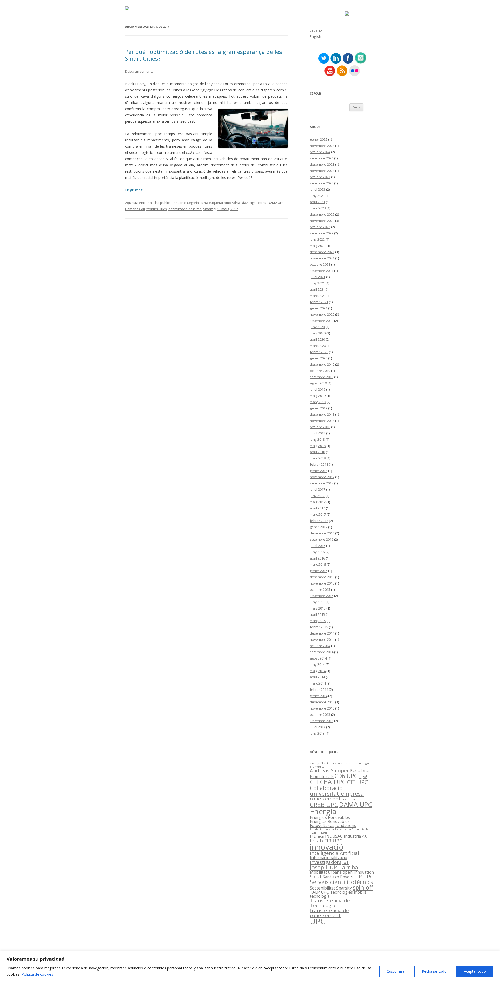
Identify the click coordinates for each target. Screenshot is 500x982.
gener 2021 (318, 308)
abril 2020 (317, 339)
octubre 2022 (320, 227)
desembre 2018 (322, 414)
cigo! (253, 202)
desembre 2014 (322, 633)
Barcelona (359, 771)
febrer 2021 (319, 302)
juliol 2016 (317, 545)
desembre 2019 (322, 364)
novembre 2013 (322, 708)
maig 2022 (318, 245)
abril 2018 (317, 452)
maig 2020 (318, 333)
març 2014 (318, 683)
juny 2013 (317, 733)
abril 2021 (317, 289)
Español (316, 30)
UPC (317, 921)
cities (262, 202)
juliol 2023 (317, 189)
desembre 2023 (322, 164)
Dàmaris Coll (135, 209)
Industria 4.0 (355, 836)
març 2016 (318, 564)
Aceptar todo (475, 971)
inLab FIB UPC (326, 840)
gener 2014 (318, 695)
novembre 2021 (322, 258)
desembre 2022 (322, 214)
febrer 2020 (319, 352)
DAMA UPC (276, 202)
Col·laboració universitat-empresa (337, 790)
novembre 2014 (322, 639)
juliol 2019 (317, 389)
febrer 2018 (319, 464)
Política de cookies (37, 974)
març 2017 (318, 514)
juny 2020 (317, 327)
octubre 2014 (320, 645)
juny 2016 (317, 552)
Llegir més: (134, 190)
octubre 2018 (320, 427)
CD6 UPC (346, 776)
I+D (313, 836)
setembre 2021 (321, 270)
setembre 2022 (321, 233)
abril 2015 (317, 614)
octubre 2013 (320, 714)
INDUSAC (334, 836)
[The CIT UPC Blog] (127, 9)
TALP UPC (319, 892)
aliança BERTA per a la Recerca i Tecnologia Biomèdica (339, 764)
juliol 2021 (317, 277)
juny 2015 (317, 602)
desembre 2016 (322, 533)
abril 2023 (317, 202)
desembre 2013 (322, 702)
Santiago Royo (336, 877)
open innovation (358, 872)
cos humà (348, 799)
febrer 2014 (319, 689)
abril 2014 (317, 677)
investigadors (325, 862)
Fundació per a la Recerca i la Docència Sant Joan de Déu (340, 831)
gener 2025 (318, 139)
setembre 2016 (321, 539)
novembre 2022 (322, 220)
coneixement (325, 798)
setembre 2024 (321, 158)
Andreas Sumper (329, 770)
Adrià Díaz (240, 202)
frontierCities (156, 209)
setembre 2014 (321, 652)
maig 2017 (318, 502)
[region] (250, 966)
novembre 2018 (322, 420)
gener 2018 (318, 470)
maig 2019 (318, 395)
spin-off (363, 887)
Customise (396, 971)
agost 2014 (318, 658)
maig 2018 (318, 445)
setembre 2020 (321, 320)
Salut (316, 876)
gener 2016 (318, 570)
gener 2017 (318, 527)
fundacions (345, 825)
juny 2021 (317, 283)
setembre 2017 (321, 483)
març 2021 (318, 295)
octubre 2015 (320, 589)
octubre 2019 (320, 370)
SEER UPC (362, 876)
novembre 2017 (322, 477)
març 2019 (318, 402)
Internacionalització (328, 857)
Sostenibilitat (322, 888)
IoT (345, 862)
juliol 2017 (317, 489)
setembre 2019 (321, 377)
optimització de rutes (185, 209)
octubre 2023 (320, 177)
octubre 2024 (320, 152)
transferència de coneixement (329, 912)
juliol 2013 (317, 727)
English (315, 36)
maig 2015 (318, 608)
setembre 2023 (321, 183)
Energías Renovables (330, 821)
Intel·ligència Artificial (334, 853)
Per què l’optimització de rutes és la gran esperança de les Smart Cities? (203, 55)
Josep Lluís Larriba (334, 867)
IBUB (320, 836)
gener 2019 (318, 408)
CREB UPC (324, 804)
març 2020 (318, 345)
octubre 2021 (320, 264)
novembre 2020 (322, 314)
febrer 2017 (319, 520)
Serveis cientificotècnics (341, 882)
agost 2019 (318, 383)
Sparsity (344, 888)
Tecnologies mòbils (348, 892)
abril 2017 (317, 508)
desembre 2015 (322, 577)
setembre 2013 (321, 720)
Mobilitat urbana (326, 872)
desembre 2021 (322, 252)
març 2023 (318, 208)
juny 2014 (317, 664)
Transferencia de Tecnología (330, 903)
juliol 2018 (317, 433)
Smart (208, 209)
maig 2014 (318, 670)
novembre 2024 (322, 145)
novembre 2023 (322, 170)
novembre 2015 (322, 583)
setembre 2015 (321, 595)
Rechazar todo (434, 971)
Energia (323, 811)
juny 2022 (317, 239)
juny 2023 (317, 195)
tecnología (319, 896)
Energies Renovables (330, 817)
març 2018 (318, 458)
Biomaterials (322, 776)
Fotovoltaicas (322, 825)
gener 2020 (318, 358)
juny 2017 (317, 495)
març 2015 (318, 620)
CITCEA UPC (328, 781)
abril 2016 (317, 558)
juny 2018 (317, 439)
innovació (326, 847)
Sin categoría (188, 202)
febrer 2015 (319, 627)
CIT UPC (357, 782)
